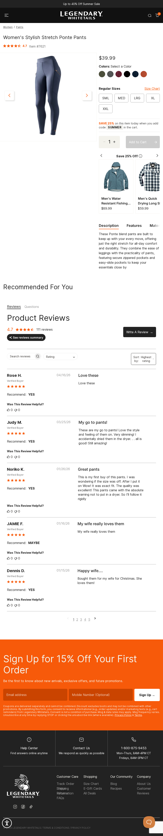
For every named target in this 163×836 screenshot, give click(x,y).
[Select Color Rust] (145, 74)
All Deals (89, 793)
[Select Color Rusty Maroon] (119, 74)
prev (9, 95)
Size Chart (152, 89)
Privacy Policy (123, 715)
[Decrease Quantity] (116, 142)
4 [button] (85, 619)
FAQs (60, 798)
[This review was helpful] (8, 410)
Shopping (90, 777)
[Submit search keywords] (149, 15)
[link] (16, 46)
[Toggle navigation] (6, 15)
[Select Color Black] (128, 74)
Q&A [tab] (31, 307)
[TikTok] (31, 807)
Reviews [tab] (14, 306)
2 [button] (77, 619)
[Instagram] (15, 807)
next (87, 95)
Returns (62, 793)
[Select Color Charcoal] (111, 74)
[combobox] (60, 356)
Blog (113, 784)
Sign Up (147, 695)
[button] (95, 619)
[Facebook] (23, 807)
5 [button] (89, 619)
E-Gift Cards (92, 788)
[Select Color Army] (103, 74)
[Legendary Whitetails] (81, 15)
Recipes (116, 788)
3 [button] (81, 619)
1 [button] (73, 619)
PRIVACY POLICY (80, 827)
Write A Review (137, 332)
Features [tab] (134, 225)
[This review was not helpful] (15, 410)
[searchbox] (20, 356)
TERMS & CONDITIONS (56, 827)
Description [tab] (109, 225)
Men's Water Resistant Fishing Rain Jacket (114, 201)
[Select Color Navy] (136, 74)
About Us (144, 784)
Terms (138, 715)
